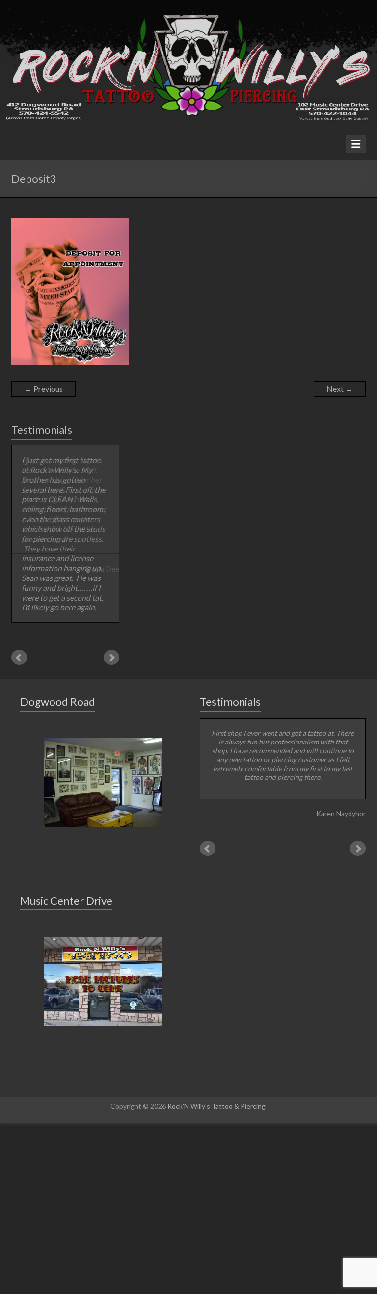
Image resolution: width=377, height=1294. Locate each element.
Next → (339, 388)
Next (111, 605)
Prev (19, 605)
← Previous (43, 388)
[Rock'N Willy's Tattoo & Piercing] (188, 4)
